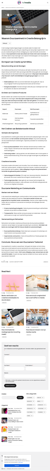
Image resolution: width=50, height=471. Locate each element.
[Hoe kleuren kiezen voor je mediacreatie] (37, 317)
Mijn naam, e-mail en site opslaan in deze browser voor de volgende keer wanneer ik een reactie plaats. (25, 380)
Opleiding (31, 404)
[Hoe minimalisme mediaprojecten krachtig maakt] (13, 317)
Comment (7, 354)
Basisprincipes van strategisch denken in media (14, 430)
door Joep (10, 408)
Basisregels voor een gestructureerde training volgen (15, 440)
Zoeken (4, 394)
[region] (17, 461)
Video (29, 415)
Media (40, 401)
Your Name (7, 365)
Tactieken (31, 412)
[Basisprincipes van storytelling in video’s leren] (4, 420)
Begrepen (17, 465)
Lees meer (20, 462)
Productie (31, 408)
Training (41, 412)
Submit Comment (10, 385)
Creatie (46, 261)
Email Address (29, 365)
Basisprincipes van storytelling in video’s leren (15, 420)
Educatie (30, 401)
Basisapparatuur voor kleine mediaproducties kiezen (14, 412)
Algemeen (30, 397)
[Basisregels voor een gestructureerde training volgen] (4, 439)
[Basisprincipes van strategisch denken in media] (4, 429)
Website (6, 373)
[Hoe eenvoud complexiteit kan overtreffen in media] (37, 283)
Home (3, 7)
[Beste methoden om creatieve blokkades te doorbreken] (13, 283)
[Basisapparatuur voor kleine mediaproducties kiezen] (4, 411)
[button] (2, 2)
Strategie (42, 408)
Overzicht (42, 404)
